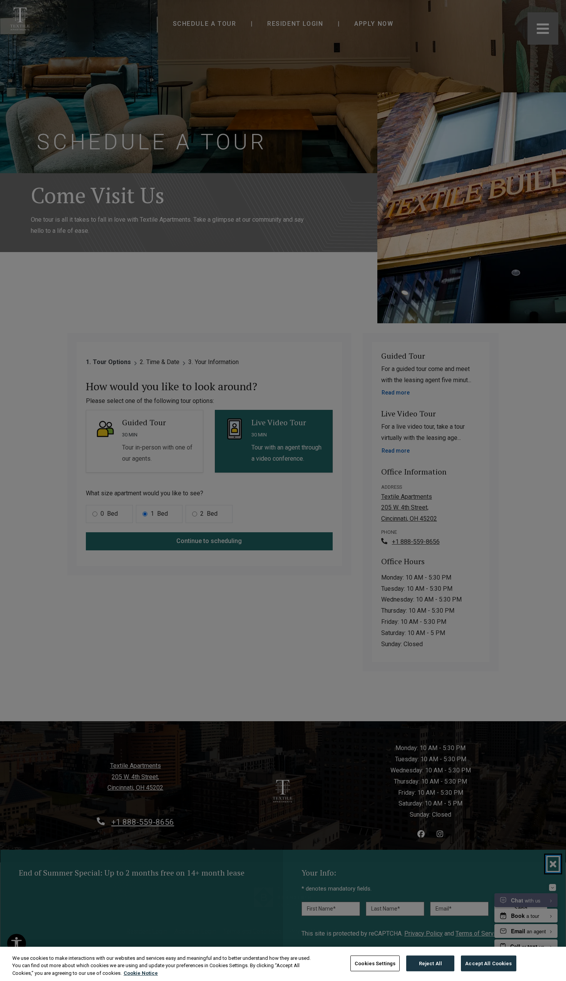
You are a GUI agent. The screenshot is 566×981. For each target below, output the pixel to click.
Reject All (430, 963)
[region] (283, 964)
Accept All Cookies (488, 963)
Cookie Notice (141, 973)
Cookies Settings (375, 963)
